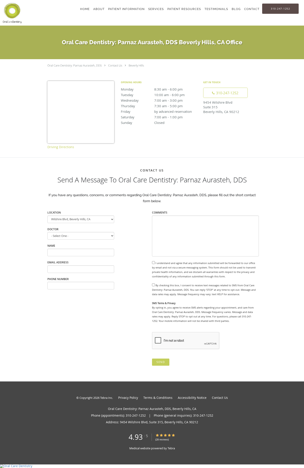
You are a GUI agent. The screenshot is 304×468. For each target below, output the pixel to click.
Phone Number (58, 279)
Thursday (152, 106)
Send (160, 362)
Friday (156, 111)
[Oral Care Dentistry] (152, 466)
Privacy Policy (128, 397)
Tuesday (153, 95)
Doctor (53, 229)
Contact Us (115, 65)
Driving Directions (60, 147)
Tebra (171, 448)
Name (51, 246)
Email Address (58, 262)
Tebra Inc (106, 398)
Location (54, 212)
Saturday (152, 117)
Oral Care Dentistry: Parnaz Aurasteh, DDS (74, 65)
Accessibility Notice (192, 397)
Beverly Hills (136, 65)
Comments (159, 212)
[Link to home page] (11, 13)
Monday (152, 89)
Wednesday (152, 100)
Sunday (142, 122)
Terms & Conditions (157, 397)
